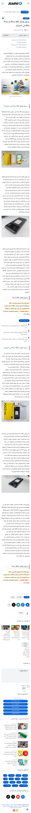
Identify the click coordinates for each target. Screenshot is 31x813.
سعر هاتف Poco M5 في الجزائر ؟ (19, 40)
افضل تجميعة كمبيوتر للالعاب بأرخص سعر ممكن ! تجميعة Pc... (25, 636)
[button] (23, 605)
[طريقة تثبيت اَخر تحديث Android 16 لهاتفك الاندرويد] (23, 762)
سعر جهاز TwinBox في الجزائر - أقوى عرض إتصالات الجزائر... (14, 340)
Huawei (12, 775)
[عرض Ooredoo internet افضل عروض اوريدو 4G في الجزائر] (23, 753)
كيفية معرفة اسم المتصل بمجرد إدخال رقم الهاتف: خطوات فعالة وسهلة (10, 727)
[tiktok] (8, 797)
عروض (12, 597)
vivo (16, 785)
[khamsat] (17, 810)
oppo (19, 782)
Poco (18, 778)
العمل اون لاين (15, 710)
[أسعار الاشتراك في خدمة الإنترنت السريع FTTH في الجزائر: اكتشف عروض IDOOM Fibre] (23, 735)
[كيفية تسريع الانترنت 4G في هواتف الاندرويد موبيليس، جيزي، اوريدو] (23, 744)
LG (5, 775)
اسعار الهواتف (15, 713)
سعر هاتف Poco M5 (22, 42)
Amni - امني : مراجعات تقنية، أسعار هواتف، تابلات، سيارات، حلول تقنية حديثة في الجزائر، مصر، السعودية (15, 806)
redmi (6, 782)
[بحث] (3, 3)
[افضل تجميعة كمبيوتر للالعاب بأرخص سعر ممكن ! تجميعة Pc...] (25, 627)
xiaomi (8, 785)
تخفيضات (26, 18)
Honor (18, 775)
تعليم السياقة (15, 707)
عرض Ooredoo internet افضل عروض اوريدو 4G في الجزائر (10, 754)
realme (13, 782)
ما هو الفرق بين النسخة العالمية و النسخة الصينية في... (10, 12)
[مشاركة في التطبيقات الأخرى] (9, 605)
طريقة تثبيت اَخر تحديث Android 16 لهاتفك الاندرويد (11, 763)
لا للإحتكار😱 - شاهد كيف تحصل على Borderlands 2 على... (14, 327)
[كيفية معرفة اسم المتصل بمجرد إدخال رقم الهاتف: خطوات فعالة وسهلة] (23, 726)
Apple (25, 775)
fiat (6, 778)
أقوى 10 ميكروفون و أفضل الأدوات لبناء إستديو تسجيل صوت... (15, 333)
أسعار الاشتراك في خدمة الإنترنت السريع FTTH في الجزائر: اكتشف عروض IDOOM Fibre (10, 736)
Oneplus (25, 778)
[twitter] (13, 797)
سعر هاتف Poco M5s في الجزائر (19, 44)
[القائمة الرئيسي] (28, 3)
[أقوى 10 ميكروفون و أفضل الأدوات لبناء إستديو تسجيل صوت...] (6, 627)
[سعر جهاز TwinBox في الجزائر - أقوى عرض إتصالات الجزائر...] (25, 644)
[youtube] (18, 797)
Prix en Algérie (15, 704)
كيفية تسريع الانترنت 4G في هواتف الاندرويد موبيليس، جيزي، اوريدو (10, 745)
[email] (14, 810)
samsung (25, 785)
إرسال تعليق (23, 670)
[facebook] (23, 797)
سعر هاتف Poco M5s (21, 47)
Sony (12, 778)
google (25, 782)
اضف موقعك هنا (15, 701)
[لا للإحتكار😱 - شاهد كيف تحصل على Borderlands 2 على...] (15, 627)
